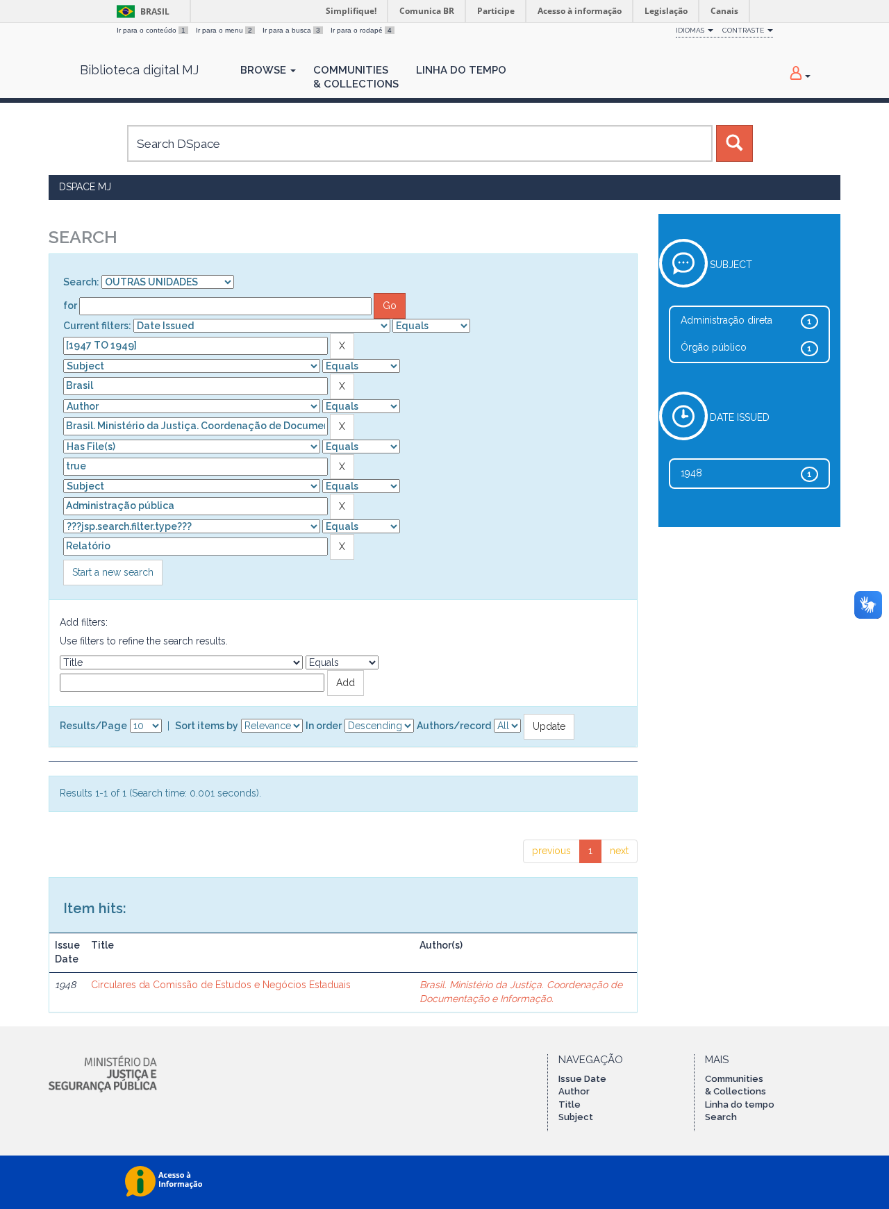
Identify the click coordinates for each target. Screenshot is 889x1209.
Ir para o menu (224, 30)
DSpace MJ (85, 186)
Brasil (140, 11)
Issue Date (582, 1079)
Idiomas (691, 30)
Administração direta (726, 320)
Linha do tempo (739, 1104)
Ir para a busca (291, 30)
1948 (691, 472)
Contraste (744, 30)
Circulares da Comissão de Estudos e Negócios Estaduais (221, 984)
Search (721, 1117)
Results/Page (93, 725)
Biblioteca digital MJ (139, 70)
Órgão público (714, 347)
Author (574, 1091)
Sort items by (206, 725)
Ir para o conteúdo (151, 30)
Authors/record (454, 725)
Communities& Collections (356, 77)
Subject (575, 1117)
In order (324, 725)
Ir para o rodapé (361, 30)
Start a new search (112, 572)
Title (569, 1104)
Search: (81, 281)
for (70, 305)
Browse (264, 70)
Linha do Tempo (461, 70)
